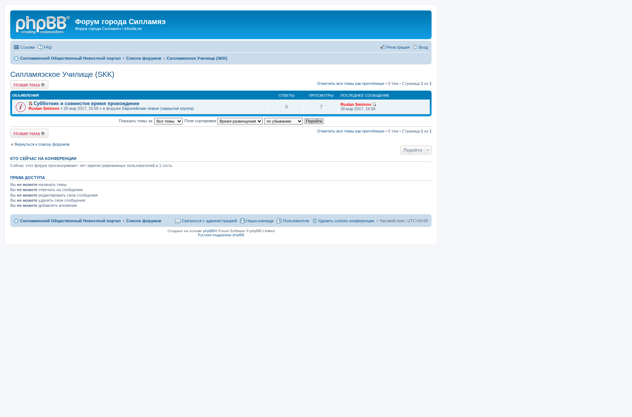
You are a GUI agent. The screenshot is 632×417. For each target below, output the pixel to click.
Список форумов (143, 221)
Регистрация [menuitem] (398, 47)
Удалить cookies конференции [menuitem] (346, 221)
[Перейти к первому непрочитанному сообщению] (31, 103)
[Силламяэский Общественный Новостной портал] (43, 24)
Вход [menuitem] (423, 47)
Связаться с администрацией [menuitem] (209, 221)
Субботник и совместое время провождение (86, 103)
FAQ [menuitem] (48, 47)
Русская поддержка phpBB (221, 235)
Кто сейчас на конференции (43, 158)
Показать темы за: (136, 121)
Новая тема (27, 84)
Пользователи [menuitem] (296, 221)
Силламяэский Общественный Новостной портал (70, 221)
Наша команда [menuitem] (260, 221)
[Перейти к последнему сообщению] (374, 104)
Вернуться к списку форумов (42, 144)
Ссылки (27, 47)
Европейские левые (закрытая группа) (158, 108)
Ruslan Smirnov (44, 108)
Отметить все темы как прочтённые (350, 83)
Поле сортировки (200, 121)
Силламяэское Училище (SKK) (62, 74)
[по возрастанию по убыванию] (284, 121)
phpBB (209, 231)
